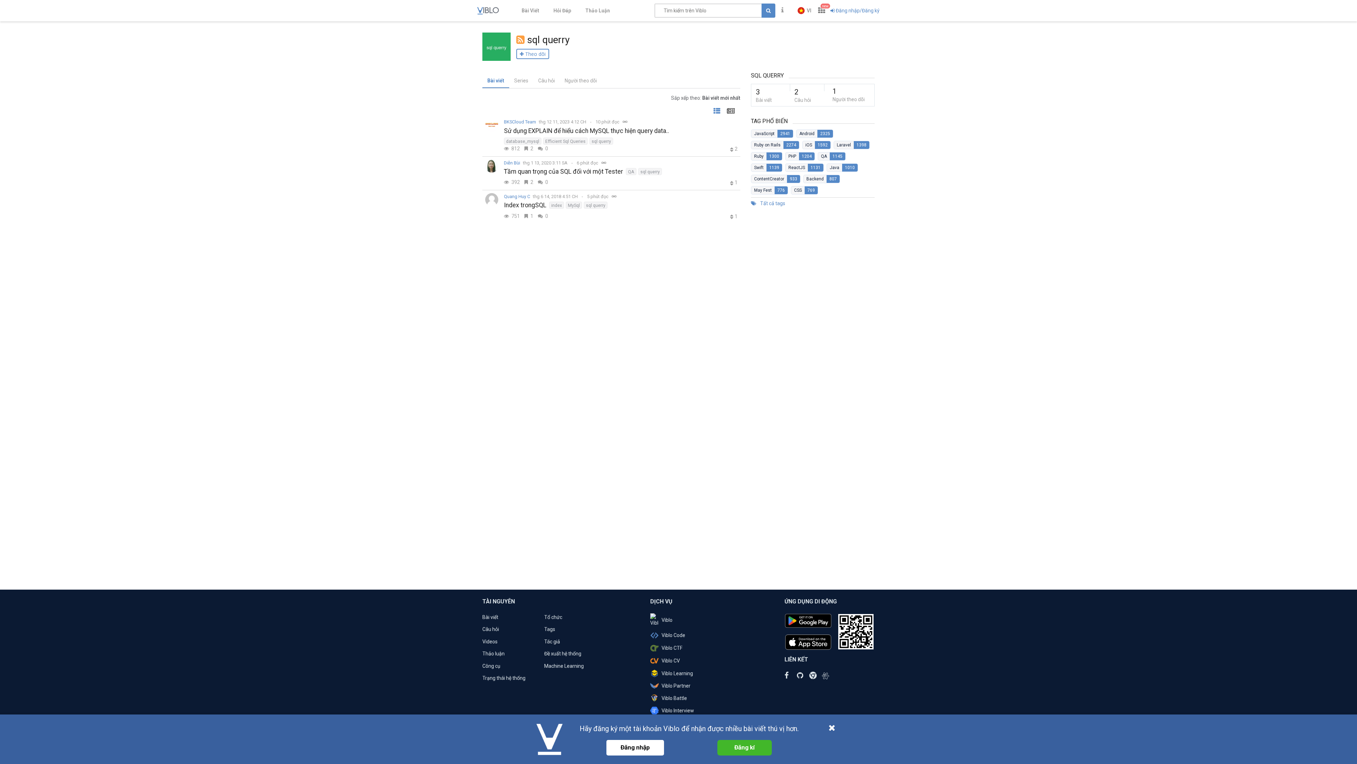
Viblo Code (673, 635)
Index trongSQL (525, 205)
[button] (804, 10)
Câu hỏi (546, 80)
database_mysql (522, 141)
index (556, 205)
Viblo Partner (676, 686)
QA (631, 171)
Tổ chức (553, 617)
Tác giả (552, 641)
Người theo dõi (581, 80)
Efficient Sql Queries (565, 141)
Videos (490, 641)
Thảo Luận (597, 10)
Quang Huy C (517, 196)
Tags (549, 629)
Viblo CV (671, 661)
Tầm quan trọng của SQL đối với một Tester (563, 171)
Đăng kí (744, 747)
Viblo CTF (672, 648)
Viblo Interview (678, 710)
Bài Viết (530, 10)
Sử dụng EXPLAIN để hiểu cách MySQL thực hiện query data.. (586, 130)
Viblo (667, 620)
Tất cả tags (772, 203)
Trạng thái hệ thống (503, 678)
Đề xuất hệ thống (562, 653)
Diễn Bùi (512, 163)
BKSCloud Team (520, 122)
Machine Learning (564, 666)
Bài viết (495, 80)
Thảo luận (493, 653)
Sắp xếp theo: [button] (705, 98)
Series (521, 80)
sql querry (601, 141)
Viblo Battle (674, 698)
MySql (574, 205)
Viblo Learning (677, 673)
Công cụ (491, 666)
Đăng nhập (635, 747)
